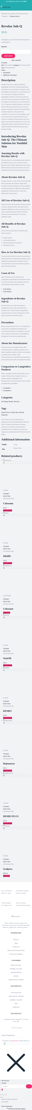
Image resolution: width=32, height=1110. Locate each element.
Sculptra (7, 869)
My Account (5, 1081)
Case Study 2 (7, 291)
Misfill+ (7, 556)
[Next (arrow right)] (2, 1097)
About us (16, 939)
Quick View (6, 496)
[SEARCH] (29, 1086)
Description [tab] (6, 73)
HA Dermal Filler (25, 65)
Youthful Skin (14, 412)
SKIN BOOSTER (16, 972)
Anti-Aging (4, 401)
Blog (16, 943)
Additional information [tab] (10, 75)
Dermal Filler (5, 412)
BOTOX (16, 976)
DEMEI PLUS (11, 816)
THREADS (16, 1007)
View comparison (6, 1106)
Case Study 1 (7, 289)
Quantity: (4, 46)
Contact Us (16, 947)
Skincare (16, 401)
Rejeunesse (9, 763)
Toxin (16, 1003)
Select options (7, 510)
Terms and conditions (16, 954)
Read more (6, 613)
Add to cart (8, 56)
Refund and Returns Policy (16, 950)
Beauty (11, 401)
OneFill (7, 658)
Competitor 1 (7, 388)
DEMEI (7, 711)
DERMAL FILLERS (16, 969)
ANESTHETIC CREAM (16, 980)
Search (4, 1083)
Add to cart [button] (6, 876)
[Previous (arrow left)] (0, 1097)
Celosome (8, 503)
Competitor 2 (7, 390)
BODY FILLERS (16, 965)
